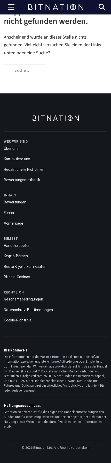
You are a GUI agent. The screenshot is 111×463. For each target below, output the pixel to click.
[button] (101, 7)
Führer (9, 213)
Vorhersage (13, 223)
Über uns (11, 148)
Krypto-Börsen (16, 256)
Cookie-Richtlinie (17, 320)
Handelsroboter (17, 246)
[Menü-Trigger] (11, 7)
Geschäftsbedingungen (23, 299)
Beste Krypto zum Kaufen (25, 266)
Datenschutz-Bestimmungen (28, 310)
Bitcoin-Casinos (17, 277)
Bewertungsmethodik (22, 180)
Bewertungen (15, 202)
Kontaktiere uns (17, 159)
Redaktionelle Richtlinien (24, 169)
